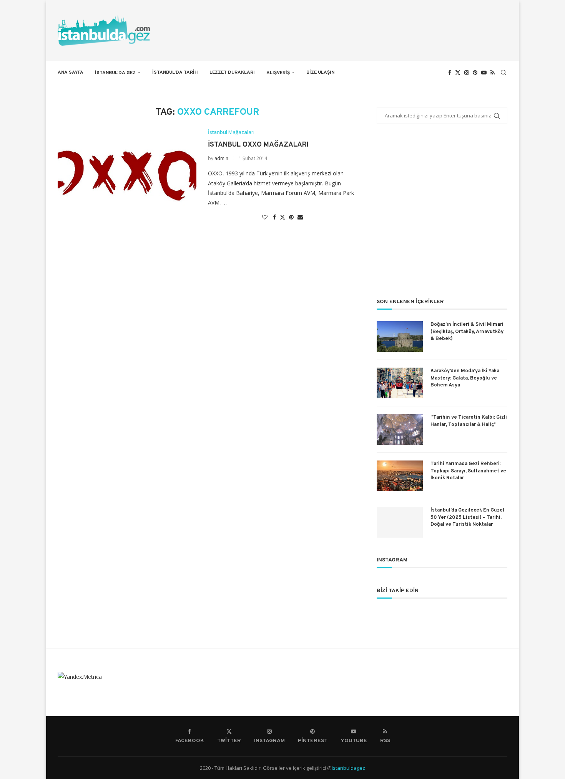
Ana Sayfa (70, 72)
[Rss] (492, 72)
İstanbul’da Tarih (175, 72)
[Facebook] (449, 72)
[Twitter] (457, 72)
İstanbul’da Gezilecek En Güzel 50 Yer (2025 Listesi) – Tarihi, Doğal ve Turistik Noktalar (467, 517)
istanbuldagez (348, 767)
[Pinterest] (475, 72)
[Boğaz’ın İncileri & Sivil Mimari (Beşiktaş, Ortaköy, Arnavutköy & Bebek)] (400, 336)
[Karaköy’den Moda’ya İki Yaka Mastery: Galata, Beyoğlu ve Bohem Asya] (400, 383)
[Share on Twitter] (282, 217)
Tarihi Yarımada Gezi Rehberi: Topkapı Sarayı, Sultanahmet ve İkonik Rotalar (468, 471)
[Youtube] (484, 72)
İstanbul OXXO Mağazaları (258, 144)
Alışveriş (278, 73)
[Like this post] (265, 217)
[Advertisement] (442, 216)
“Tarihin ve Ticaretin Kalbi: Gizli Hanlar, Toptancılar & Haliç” (468, 420)
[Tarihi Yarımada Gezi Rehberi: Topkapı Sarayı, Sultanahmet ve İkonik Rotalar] (400, 475)
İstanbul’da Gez (115, 73)
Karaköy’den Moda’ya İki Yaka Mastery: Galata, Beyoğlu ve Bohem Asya (464, 378)
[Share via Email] (300, 217)
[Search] (503, 72)
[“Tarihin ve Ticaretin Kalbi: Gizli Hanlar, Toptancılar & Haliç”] (400, 429)
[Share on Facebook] (274, 217)
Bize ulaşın (320, 72)
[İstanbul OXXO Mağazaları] (127, 175)
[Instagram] (466, 72)
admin (221, 158)
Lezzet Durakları (232, 72)
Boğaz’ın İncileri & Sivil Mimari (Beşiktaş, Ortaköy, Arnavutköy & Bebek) (467, 332)
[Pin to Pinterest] (291, 217)
